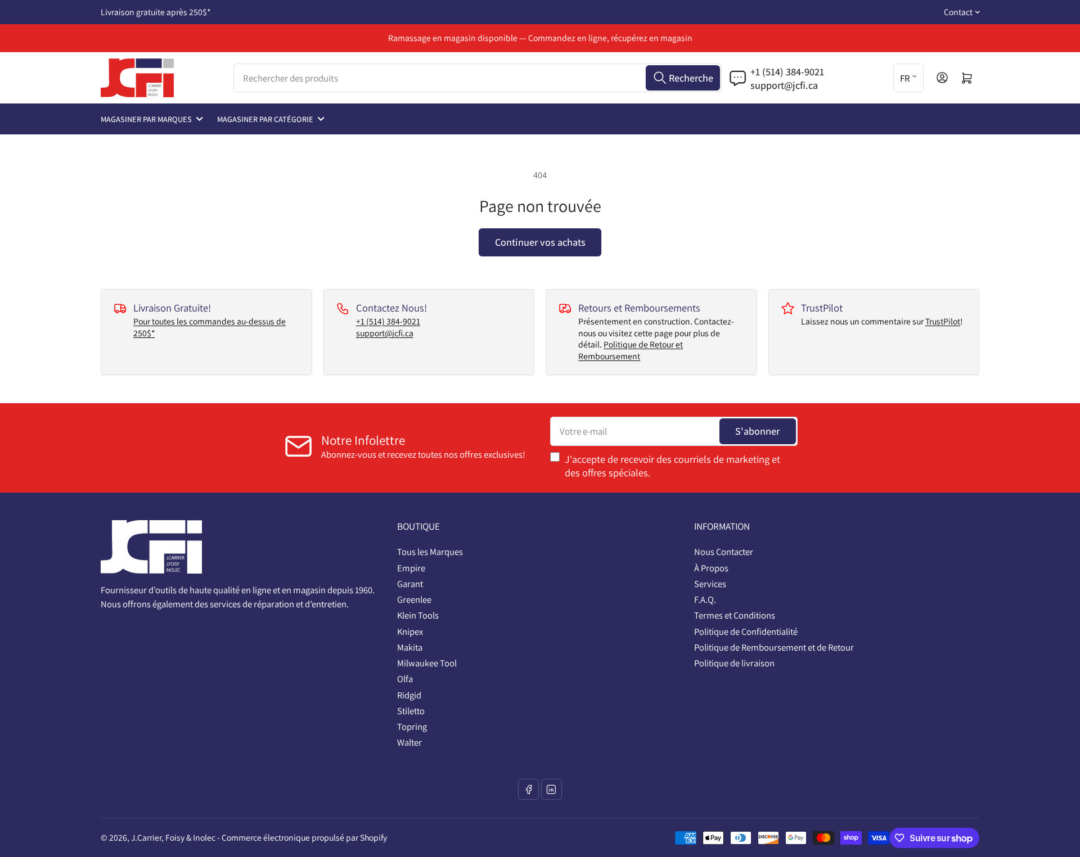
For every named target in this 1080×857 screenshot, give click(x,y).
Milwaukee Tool (427, 663)
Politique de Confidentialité (746, 631)
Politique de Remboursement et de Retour (774, 647)
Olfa (405, 679)
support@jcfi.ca (384, 333)
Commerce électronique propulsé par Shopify (304, 838)
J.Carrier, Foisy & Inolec (173, 838)
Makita (409, 647)
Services (710, 584)
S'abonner (757, 430)
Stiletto (411, 711)
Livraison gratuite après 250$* (155, 12)
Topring (412, 726)
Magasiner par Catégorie (265, 119)
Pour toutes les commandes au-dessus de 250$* (209, 327)
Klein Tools (418, 615)
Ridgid (409, 695)
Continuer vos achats (540, 242)
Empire (411, 568)
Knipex (410, 631)
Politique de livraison (734, 663)
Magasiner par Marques (146, 119)
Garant (410, 584)
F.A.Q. (705, 599)
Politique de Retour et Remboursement (630, 350)
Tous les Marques (430, 551)
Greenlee (414, 599)
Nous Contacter (723, 551)
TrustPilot (942, 321)
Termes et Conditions (734, 615)
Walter (409, 742)
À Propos (711, 568)
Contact (958, 12)
